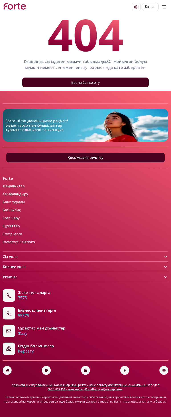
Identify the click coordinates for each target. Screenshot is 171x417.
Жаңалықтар (14, 186)
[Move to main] (15, 7)
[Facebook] (124, 370)
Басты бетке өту (85, 82)
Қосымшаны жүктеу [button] (85, 157)
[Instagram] (85, 370)
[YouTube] (163, 370)
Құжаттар (11, 225)
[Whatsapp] (46, 370)
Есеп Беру (11, 217)
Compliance (12, 233)
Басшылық (12, 210)
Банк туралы (14, 202)
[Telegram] (7, 370)
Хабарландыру (15, 194)
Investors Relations (19, 241)
